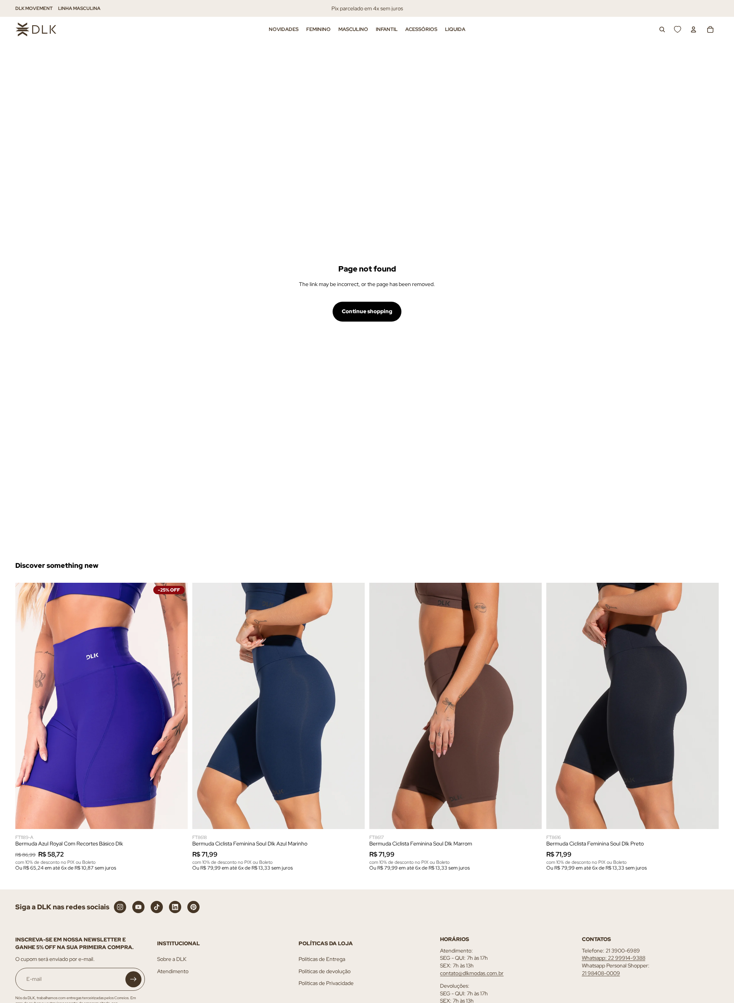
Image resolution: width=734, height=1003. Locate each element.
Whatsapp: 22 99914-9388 (613, 957)
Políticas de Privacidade (326, 983)
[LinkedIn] (175, 907)
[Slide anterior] (26, 705)
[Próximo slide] (176, 705)
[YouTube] (138, 907)
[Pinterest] (193, 907)
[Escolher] (176, 817)
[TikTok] (157, 907)
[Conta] (693, 29)
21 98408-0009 (601, 973)
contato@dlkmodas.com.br (471, 973)
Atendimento (172, 971)
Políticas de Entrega (322, 959)
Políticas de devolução (325, 971)
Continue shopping (367, 311)
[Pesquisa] (662, 29)
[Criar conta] (133, 979)
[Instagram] (120, 907)
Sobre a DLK (172, 959)
